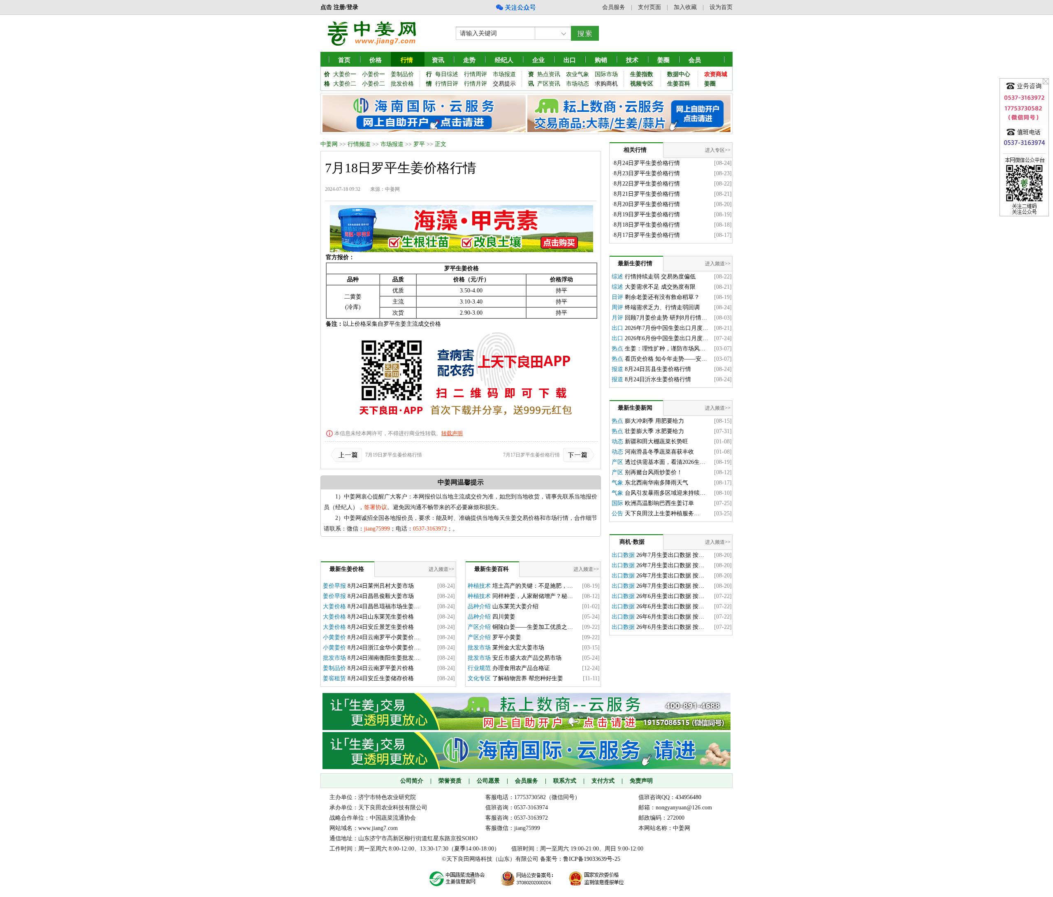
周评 (617, 307)
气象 (617, 483)
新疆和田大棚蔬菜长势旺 (656, 441)
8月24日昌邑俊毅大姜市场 (381, 596)
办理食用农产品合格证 (521, 668)
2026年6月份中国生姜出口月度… (666, 338)
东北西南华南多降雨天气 (656, 483)
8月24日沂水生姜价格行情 (658, 379)
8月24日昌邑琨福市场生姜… (384, 606)
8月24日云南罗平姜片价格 (381, 668)
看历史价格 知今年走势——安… (666, 359)
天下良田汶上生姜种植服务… (662, 513)
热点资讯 (548, 74)
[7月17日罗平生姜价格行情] (577, 455)
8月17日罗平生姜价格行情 (647, 235)
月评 (617, 318)
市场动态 (577, 84)
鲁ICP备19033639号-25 (591, 859)
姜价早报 (334, 586)
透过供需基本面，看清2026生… (665, 462)
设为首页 (721, 7)
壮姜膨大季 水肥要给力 (654, 431)
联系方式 (564, 781)
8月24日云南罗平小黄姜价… (384, 637)
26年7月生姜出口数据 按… (670, 555)
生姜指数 (641, 74)
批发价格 (402, 84)
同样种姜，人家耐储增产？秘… (532, 596)
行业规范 (479, 668)
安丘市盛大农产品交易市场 (526, 658)
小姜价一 (373, 74)
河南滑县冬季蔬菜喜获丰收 (659, 452)
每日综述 (446, 74)
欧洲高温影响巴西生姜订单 (659, 503)
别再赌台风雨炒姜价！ (653, 472)
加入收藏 (685, 7)
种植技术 (479, 586)
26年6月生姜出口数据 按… (670, 596)
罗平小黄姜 (506, 637)
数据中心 (678, 74)
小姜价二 (373, 84)
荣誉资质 (450, 781)
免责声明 (641, 781)
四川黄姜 (503, 617)
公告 (617, 513)
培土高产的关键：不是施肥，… (532, 586)
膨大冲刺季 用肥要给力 (654, 421)
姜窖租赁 (334, 678)
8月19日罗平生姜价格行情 (647, 214)
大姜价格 (334, 606)
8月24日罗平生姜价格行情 (647, 163)
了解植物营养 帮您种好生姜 (527, 678)
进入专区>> (718, 150)
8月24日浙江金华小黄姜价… (384, 647)
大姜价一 (344, 74)
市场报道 (504, 74)
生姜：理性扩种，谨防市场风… (665, 348)
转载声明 (452, 433)
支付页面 (649, 7)
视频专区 (641, 84)
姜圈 (663, 60)
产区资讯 (548, 84)
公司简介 (411, 781)
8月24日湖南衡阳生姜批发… (384, 658)
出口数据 (623, 555)
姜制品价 (402, 74)
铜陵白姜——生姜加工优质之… (532, 627)
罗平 (419, 144)
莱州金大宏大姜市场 (518, 647)
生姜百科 (678, 84)
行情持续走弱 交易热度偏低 (660, 277)
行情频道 (359, 144)
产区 (617, 462)
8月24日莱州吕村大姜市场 (381, 586)
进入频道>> (441, 569)
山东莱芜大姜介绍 (515, 606)
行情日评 (446, 84)
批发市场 (334, 658)
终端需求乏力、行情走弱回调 (662, 307)
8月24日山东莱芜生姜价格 (381, 617)
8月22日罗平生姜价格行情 (647, 184)
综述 (617, 277)
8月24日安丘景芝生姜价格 (381, 627)
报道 (617, 369)
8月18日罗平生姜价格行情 (647, 225)
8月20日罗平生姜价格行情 (647, 204)
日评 (617, 297)
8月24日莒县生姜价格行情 (658, 369)
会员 (695, 60)
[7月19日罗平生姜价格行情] (348, 455)
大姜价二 (344, 84)
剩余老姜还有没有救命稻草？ (662, 297)
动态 (617, 441)
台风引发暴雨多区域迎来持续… (665, 493)
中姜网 (329, 144)
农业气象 (577, 74)
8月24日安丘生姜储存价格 (381, 678)
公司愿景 (488, 781)
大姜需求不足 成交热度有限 (660, 287)
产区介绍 (479, 627)
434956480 (688, 797)
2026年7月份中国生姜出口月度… (666, 328)
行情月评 (475, 84)
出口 (617, 328)
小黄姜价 (334, 637)
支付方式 (603, 781)
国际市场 (606, 74)
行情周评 (475, 74)
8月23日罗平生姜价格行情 (647, 173)
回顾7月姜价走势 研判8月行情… (666, 318)
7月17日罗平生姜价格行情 (531, 455)
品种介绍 (479, 606)
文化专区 (479, 678)
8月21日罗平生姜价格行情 (647, 194)
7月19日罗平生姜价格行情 (393, 455)
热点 (617, 348)
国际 (617, 503)
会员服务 (613, 7)
